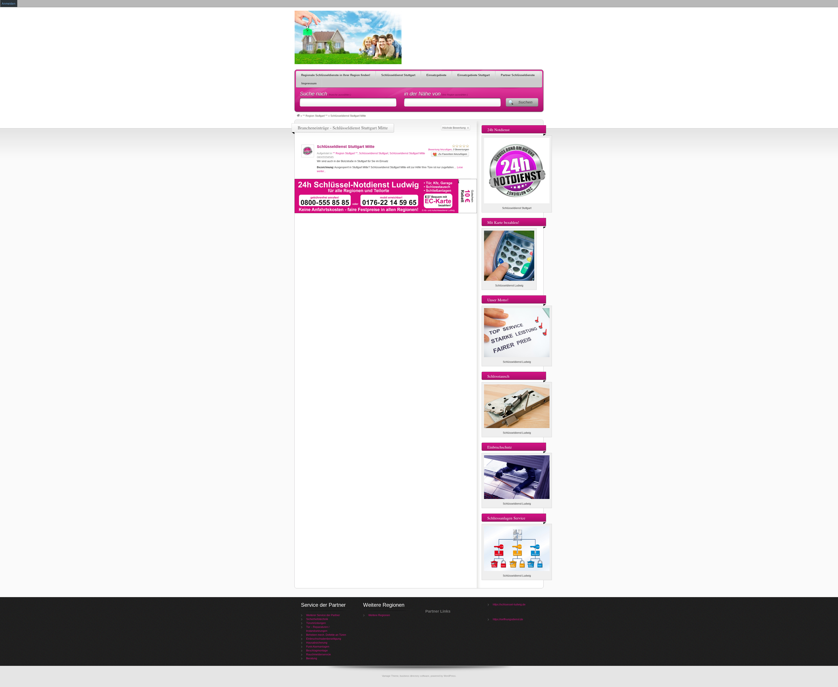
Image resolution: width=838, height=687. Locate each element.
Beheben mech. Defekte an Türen (326, 634)
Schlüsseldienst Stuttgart (398, 75)
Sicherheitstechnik (317, 619)
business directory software (414, 676)
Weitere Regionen (379, 615)
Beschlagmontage (317, 650)
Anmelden (8, 3)
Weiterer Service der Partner (323, 615)
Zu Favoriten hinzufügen (452, 154)
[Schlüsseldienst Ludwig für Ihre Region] (298, 115)
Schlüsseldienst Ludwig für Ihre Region (348, 37)
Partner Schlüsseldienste (518, 75)
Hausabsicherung (316, 642)
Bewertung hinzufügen (440, 149)
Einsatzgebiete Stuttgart (473, 75)
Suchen (525, 102)
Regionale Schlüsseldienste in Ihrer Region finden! (335, 75)
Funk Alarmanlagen (317, 646)
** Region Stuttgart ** (315, 115)
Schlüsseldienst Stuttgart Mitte (345, 146)
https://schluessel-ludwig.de (509, 604)
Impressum (309, 83)
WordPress (450, 676)
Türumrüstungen (316, 623)
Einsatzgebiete (436, 75)
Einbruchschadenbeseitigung (323, 638)
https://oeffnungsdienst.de (508, 619)
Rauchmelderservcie (318, 654)
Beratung (311, 658)
